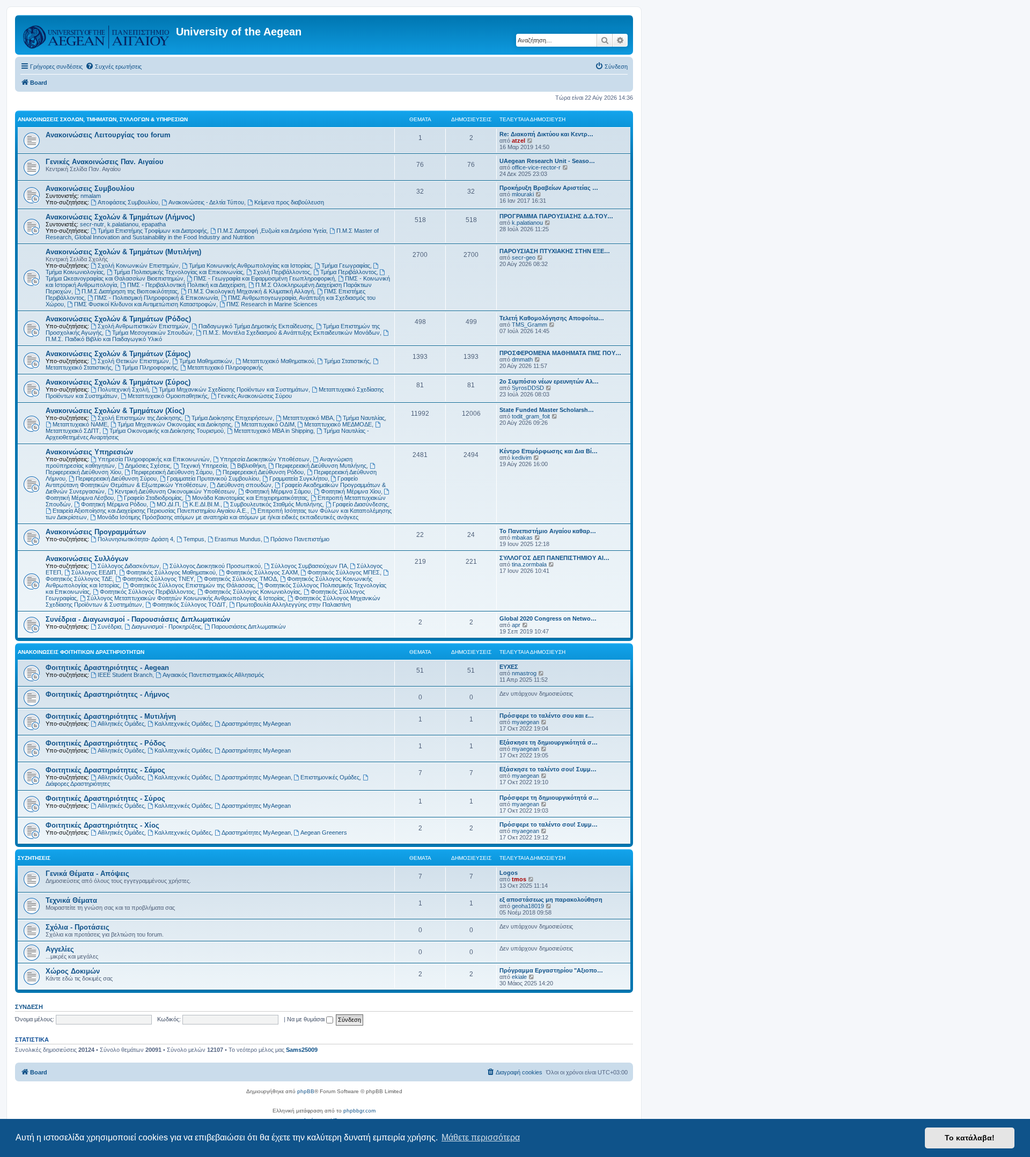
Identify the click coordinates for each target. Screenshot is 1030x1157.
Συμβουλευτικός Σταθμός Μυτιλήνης (276, 504)
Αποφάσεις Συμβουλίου (128, 202)
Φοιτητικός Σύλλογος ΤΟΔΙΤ (189, 604)
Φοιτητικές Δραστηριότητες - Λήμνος (108, 694)
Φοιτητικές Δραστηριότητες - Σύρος (105, 798)
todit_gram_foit (531, 416)
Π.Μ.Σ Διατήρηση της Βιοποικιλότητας (130, 291)
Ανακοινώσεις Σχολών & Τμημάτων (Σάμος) (118, 354)
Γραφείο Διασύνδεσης (360, 504)
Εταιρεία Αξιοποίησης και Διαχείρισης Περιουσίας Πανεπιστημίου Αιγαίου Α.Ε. (150, 510)
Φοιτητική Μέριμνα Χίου (351, 491)
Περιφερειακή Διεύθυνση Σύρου (116, 478)
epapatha (154, 224)
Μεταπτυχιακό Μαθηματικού (278, 361)
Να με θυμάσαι (306, 1019)
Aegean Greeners (323, 832)
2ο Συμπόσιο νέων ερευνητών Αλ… (549, 381)
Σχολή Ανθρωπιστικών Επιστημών (143, 326)
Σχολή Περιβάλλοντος (281, 272)
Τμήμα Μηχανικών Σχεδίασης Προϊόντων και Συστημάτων (233, 389)
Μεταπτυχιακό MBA (308, 418)
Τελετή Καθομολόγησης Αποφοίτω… (551, 318)
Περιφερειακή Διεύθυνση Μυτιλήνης (320, 465)
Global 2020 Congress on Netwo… (548, 618)
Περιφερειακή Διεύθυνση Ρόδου (263, 472)
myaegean (525, 722)
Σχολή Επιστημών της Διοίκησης (139, 418)
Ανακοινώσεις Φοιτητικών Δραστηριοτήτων (81, 652)
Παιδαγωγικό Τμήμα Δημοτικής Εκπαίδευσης (255, 326)
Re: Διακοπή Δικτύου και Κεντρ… (546, 134)
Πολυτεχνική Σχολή (123, 389)
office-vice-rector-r (536, 167)
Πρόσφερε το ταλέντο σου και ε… (546, 715)
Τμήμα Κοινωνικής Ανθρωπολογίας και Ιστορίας (250, 265)
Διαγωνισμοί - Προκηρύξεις (166, 626)
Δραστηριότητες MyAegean (256, 723)
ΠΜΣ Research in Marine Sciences (272, 304)
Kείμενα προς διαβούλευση (289, 202)
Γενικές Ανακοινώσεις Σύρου (255, 396)
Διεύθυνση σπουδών (244, 485)
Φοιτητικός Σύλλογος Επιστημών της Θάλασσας (192, 585)
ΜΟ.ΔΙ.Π (168, 504)
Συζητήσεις (34, 858)
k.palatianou (122, 224)
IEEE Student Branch (125, 675)
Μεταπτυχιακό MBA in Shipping (273, 431)
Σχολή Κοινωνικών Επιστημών (138, 265)
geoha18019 (528, 906)
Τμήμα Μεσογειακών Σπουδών (152, 332)
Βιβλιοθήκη (251, 465)
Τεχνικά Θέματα (71, 900)
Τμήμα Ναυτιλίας (364, 418)
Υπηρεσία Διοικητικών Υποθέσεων (265, 459)
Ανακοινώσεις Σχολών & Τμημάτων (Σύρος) (118, 382)
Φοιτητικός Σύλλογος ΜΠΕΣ (343, 572)
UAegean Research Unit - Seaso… (547, 161)
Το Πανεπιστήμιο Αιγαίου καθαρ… (547, 531)
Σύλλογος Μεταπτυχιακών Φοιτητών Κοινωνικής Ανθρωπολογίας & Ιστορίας (185, 598)
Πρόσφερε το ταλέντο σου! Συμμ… (548, 824)
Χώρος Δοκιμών (73, 971)
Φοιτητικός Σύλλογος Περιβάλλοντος (147, 591)
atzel (518, 140)
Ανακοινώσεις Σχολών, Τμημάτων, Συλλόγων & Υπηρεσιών (103, 119)
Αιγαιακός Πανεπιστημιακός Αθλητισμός (213, 675)
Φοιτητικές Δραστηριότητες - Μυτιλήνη (111, 716)
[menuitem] (113, 66)
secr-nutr (92, 224)
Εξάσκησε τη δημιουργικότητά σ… (548, 742)
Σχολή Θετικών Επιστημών (133, 361)
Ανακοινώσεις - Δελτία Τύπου (206, 202)
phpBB (305, 1091)
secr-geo (523, 257)
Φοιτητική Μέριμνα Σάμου (278, 491)
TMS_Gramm (529, 324)
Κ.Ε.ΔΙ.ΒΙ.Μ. (204, 504)
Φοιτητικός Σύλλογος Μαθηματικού (171, 572)
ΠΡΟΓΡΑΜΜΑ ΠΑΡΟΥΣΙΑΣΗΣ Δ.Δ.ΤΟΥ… (556, 216)
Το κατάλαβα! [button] (970, 1137)
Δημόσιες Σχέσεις (147, 465)
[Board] (97, 35)
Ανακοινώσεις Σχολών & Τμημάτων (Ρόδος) (118, 319)
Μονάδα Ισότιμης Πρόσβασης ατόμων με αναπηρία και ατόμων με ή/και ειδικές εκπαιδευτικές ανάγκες (227, 517)
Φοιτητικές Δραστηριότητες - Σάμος (105, 770)
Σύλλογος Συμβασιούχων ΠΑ (309, 566)
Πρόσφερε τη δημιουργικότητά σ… (549, 797)
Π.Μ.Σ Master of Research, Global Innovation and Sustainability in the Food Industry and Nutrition (212, 233)
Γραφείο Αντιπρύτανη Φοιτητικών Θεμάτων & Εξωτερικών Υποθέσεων (202, 481)
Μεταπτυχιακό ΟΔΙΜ (268, 424)
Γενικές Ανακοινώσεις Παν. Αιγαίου (105, 162)
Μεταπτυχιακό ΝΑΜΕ (80, 424)
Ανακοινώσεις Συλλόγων (87, 559)
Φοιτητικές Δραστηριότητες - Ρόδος (106, 743)
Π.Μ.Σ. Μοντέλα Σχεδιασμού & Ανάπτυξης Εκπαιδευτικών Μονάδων (291, 332)
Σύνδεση (29, 1007)
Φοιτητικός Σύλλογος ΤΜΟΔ (240, 579)
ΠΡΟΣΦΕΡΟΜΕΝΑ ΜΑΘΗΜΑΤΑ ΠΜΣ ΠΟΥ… (560, 353)
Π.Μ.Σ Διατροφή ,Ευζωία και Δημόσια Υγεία (271, 230)
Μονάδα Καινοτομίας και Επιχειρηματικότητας (249, 498)
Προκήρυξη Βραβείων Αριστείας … (548, 188)
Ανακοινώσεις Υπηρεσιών (89, 452)
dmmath (522, 359)
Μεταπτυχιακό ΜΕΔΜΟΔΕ (338, 424)
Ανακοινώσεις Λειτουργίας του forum (108, 135)
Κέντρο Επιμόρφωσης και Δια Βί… (548, 451)
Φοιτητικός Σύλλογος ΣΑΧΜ (262, 572)
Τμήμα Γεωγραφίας (345, 265)
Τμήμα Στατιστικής (347, 361)
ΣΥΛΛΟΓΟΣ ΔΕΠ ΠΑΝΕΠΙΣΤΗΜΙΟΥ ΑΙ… (554, 558)
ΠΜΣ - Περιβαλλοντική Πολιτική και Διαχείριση (186, 285)
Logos (508, 872)
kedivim (522, 457)
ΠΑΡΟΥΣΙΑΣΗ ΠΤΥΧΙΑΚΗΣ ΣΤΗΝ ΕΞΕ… (554, 251)
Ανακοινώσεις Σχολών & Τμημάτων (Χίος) (115, 411)
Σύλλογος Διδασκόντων (128, 566)
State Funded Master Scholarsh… (546, 410)
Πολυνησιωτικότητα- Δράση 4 (135, 539)
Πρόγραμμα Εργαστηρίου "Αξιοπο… (551, 970)
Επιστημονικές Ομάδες (329, 777)
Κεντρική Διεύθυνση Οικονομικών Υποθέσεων (175, 491)
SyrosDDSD (528, 388)
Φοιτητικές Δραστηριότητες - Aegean (107, 668)
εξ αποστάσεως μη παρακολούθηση (550, 899)
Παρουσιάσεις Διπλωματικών (248, 626)
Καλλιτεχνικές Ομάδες (182, 723)
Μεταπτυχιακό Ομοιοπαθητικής (168, 396)
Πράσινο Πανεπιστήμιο (299, 539)
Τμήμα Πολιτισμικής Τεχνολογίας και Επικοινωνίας (178, 272)
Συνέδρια (109, 626)
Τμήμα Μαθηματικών (205, 361)
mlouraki (523, 194)
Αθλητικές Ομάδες (121, 723)
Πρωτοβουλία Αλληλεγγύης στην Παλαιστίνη (293, 604)
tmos (519, 879)
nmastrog (524, 673)
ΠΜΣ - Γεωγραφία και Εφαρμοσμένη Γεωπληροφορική (264, 278)
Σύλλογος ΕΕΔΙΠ (93, 572)
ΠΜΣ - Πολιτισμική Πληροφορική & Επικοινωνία (156, 297)
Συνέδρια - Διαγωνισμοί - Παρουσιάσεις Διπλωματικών (138, 619)
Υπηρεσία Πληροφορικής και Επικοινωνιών (154, 459)
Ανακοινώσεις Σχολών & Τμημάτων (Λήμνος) (120, 217)
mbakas (522, 537)
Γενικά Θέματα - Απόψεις (87, 873)
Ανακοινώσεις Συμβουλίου (90, 189)
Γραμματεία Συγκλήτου (298, 478)
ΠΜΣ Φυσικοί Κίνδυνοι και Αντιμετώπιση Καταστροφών (145, 304)
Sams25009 (302, 1050)
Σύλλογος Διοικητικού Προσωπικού (215, 566)
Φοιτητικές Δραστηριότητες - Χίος (102, 825)
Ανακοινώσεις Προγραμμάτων (96, 532)
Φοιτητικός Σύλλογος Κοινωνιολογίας (252, 591)
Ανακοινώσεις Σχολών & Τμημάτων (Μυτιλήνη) (123, 252)
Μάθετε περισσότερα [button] (481, 1137)
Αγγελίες (60, 949)
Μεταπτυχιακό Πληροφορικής (225, 367)
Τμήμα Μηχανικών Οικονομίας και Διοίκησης (174, 424)
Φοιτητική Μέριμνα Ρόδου (113, 504)
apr (516, 625)
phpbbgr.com (359, 1111)
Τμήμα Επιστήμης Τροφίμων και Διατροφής (152, 230)
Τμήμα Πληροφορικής (149, 367)
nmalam (90, 196)
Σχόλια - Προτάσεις (77, 927)
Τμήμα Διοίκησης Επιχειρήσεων (232, 418)
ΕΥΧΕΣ (508, 667)
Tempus (193, 539)
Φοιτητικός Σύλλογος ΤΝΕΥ (158, 579)
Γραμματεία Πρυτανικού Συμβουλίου (213, 478)
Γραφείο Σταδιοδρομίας (153, 498)
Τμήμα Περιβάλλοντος (348, 272)
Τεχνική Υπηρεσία (203, 465)
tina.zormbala (529, 564)
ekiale (519, 977)
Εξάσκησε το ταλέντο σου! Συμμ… (548, 769)
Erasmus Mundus (238, 539)
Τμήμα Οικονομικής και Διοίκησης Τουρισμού (166, 431)
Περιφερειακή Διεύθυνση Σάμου (171, 472)
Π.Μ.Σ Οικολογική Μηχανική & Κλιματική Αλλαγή (251, 291)
